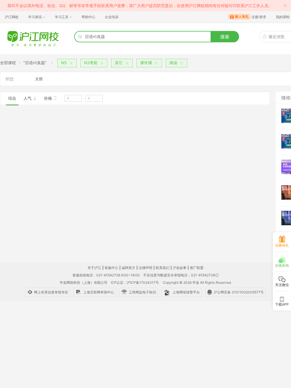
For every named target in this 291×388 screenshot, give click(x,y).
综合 (12, 98)
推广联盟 (196, 268)
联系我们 (162, 268)
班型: (9, 78)
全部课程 (8, 62)
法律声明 (145, 268)
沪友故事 (179, 268)
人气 (28, 98)
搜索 (224, 36)
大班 (39, 78)
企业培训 (112, 17)
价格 (48, 98)
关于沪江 (94, 268)
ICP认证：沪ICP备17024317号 (135, 282)
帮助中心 (88, 17)
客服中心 (111, 268)
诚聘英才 (128, 268)
